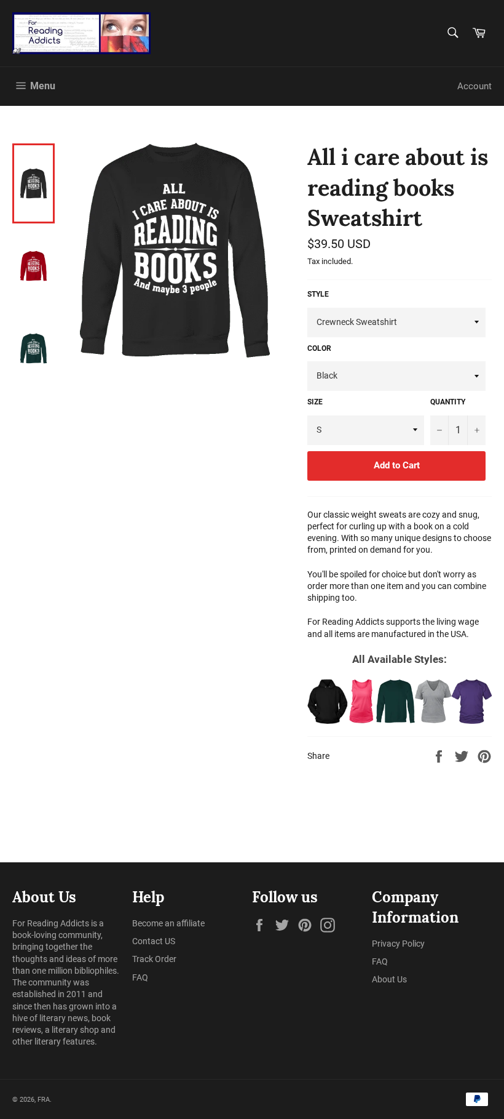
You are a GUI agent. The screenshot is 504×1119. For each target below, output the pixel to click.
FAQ (140, 977)
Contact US (153, 941)
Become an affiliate (168, 923)
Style (318, 294)
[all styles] (399, 701)
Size (315, 402)
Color (319, 348)
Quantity (447, 402)
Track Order (154, 959)
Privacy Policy (398, 944)
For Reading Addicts (50, 923)
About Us (389, 979)
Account (474, 86)
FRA (43, 1100)
